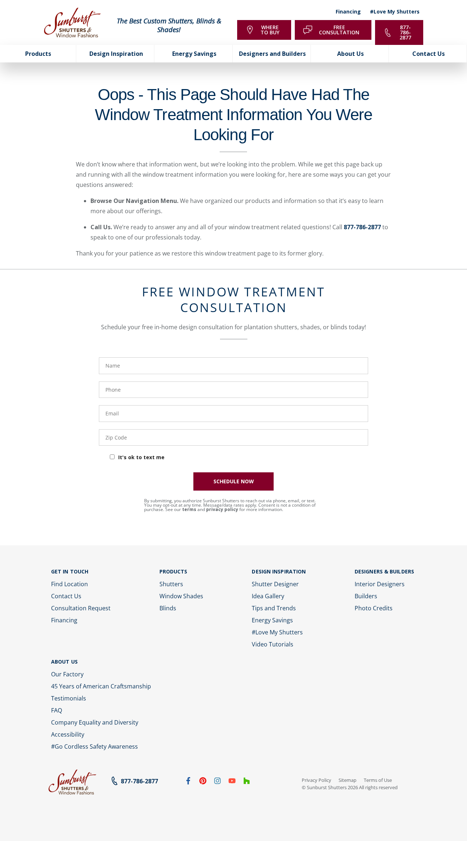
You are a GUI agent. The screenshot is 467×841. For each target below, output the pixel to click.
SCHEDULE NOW (233, 481)
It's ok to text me (141, 457)
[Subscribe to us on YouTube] (232, 782)
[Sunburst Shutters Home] (72, 23)
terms (189, 509)
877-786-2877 (362, 227)
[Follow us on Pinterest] (203, 782)
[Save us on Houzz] (246, 782)
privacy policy (222, 509)
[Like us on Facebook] (188, 782)
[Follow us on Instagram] (217, 782)
